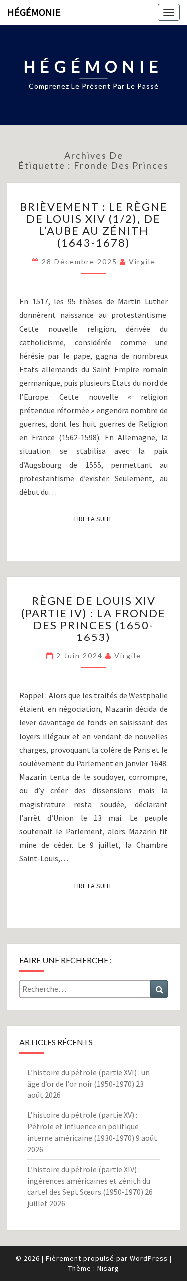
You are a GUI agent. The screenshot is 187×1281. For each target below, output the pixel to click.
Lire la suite (96, 518)
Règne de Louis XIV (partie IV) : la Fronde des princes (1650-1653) (93, 618)
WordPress (149, 1258)
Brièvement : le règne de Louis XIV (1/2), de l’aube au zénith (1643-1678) (94, 225)
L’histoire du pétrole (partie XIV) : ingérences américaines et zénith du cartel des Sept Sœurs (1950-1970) (88, 1180)
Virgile (142, 261)
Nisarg (108, 1268)
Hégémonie (34, 12)
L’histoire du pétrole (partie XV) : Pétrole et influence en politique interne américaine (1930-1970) (83, 1126)
